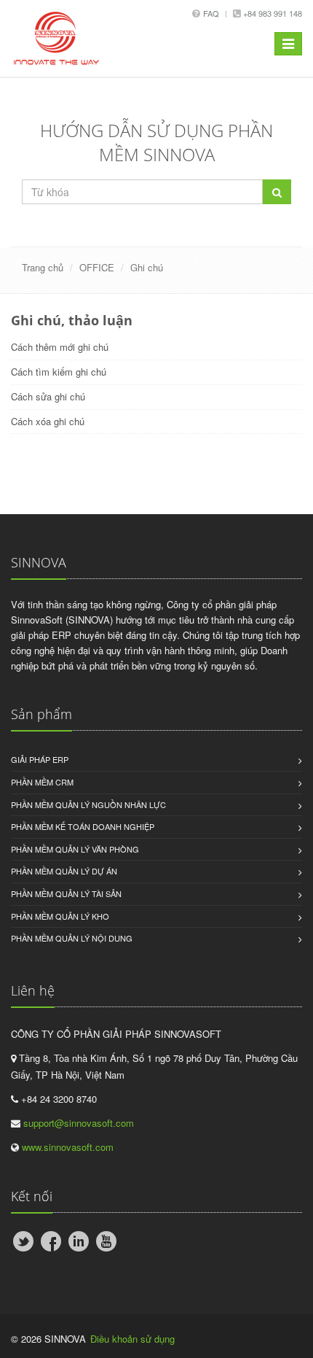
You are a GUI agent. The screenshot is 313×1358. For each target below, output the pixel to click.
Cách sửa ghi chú (48, 396)
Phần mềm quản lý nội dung (71, 938)
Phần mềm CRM (42, 782)
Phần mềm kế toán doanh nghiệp (82, 826)
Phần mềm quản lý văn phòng (75, 849)
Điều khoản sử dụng (132, 1339)
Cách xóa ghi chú (47, 421)
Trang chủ (42, 267)
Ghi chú (146, 267)
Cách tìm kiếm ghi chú (58, 372)
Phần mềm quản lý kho (60, 916)
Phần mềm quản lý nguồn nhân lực (88, 804)
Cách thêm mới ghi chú (59, 347)
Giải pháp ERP (39, 759)
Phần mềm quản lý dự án (64, 871)
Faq (211, 13)
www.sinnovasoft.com (68, 1147)
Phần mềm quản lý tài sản (66, 893)
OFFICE (96, 267)
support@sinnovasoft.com (78, 1123)
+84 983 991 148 (271, 13)
